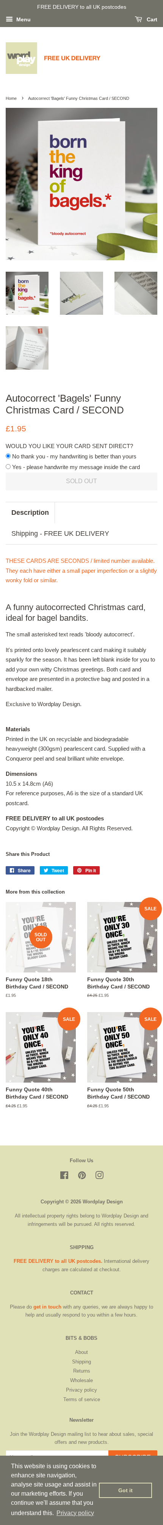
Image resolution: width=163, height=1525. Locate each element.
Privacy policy (81, 1390)
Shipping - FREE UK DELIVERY (60, 533)
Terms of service (81, 1399)
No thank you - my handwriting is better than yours (73, 456)
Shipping (81, 1362)
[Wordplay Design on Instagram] (99, 1177)
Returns (81, 1371)
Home (11, 98)
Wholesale (81, 1380)
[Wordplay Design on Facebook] (64, 1177)
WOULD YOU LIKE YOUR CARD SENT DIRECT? (69, 446)
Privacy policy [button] (75, 1513)
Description (30, 512)
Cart (151, 19)
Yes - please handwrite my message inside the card (75, 467)
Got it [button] (125, 1490)
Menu (23, 19)
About (81, 1352)
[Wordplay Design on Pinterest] (82, 1177)
